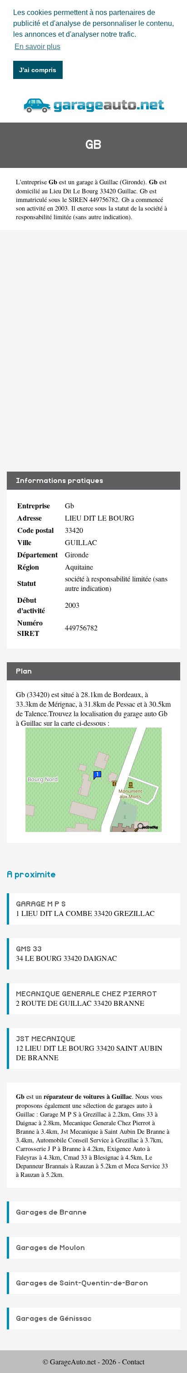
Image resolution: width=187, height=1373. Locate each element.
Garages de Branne (51, 1212)
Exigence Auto (126, 1148)
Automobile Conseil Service (72, 1140)
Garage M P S (58, 1114)
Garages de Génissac (54, 1318)
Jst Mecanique (79, 1131)
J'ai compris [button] (37, 70)
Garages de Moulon (50, 1247)
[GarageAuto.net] (93, 104)
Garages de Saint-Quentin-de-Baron (82, 1283)
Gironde (132, 181)
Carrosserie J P (36, 1148)
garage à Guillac (97, 181)
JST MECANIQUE (45, 1039)
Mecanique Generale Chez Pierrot (106, 1122)
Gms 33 (143, 1114)
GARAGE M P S (41, 904)
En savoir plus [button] (37, 46)
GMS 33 (29, 949)
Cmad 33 (75, 1157)
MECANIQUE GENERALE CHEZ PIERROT (86, 994)
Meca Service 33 (146, 1165)
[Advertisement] (93, 350)
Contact (133, 1361)
